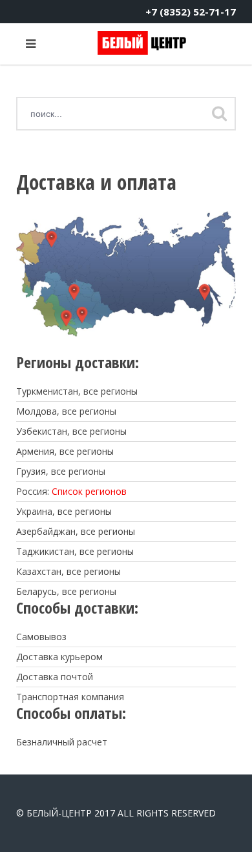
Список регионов (89, 491)
